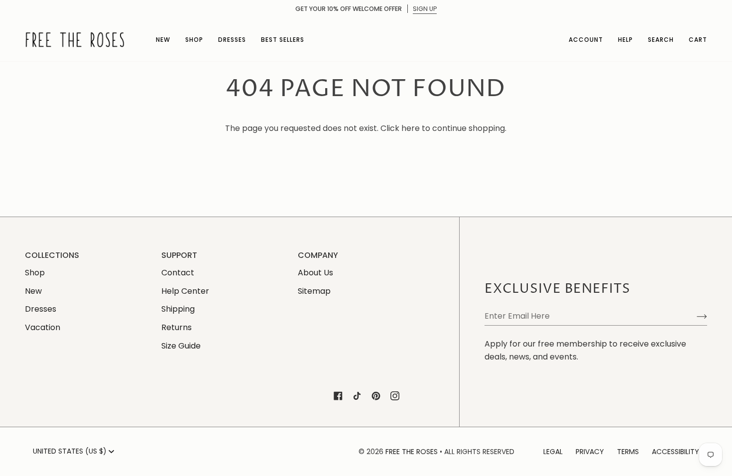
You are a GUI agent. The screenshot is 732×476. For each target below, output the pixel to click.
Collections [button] (52, 255)
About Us (315, 272)
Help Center (185, 291)
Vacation (42, 327)
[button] (163, 39)
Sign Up (425, 8)
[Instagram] (394, 395)
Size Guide (181, 346)
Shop (35, 272)
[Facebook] (338, 395)
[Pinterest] (375, 395)
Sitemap (314, 291)
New (33, 291)
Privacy (590, 452)
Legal (553, 452)
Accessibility (675, 452)
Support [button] (179, 255)
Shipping (178, 309)
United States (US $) (70, 451)
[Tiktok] (357, 395)
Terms (628, 452)
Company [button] (318, 255)
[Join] (694, 316)
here (410, 128)
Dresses (40, 309)
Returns (176, 327)
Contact (177, 272)
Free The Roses (411, 452)
